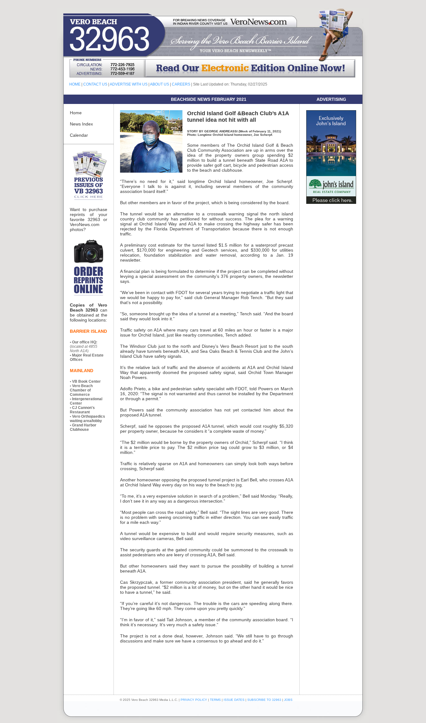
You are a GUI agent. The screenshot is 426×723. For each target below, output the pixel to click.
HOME (74, 84)
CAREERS (181, 84)
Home (76, 112)
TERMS (215, 699)
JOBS (288, 699)
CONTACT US (95, 84)
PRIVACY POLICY (194, 699)
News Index (81, 123)
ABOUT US (159, 84)
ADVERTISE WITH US (129, 84)
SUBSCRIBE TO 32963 (264, 699)
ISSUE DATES (234, 699)
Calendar (79, 135)
